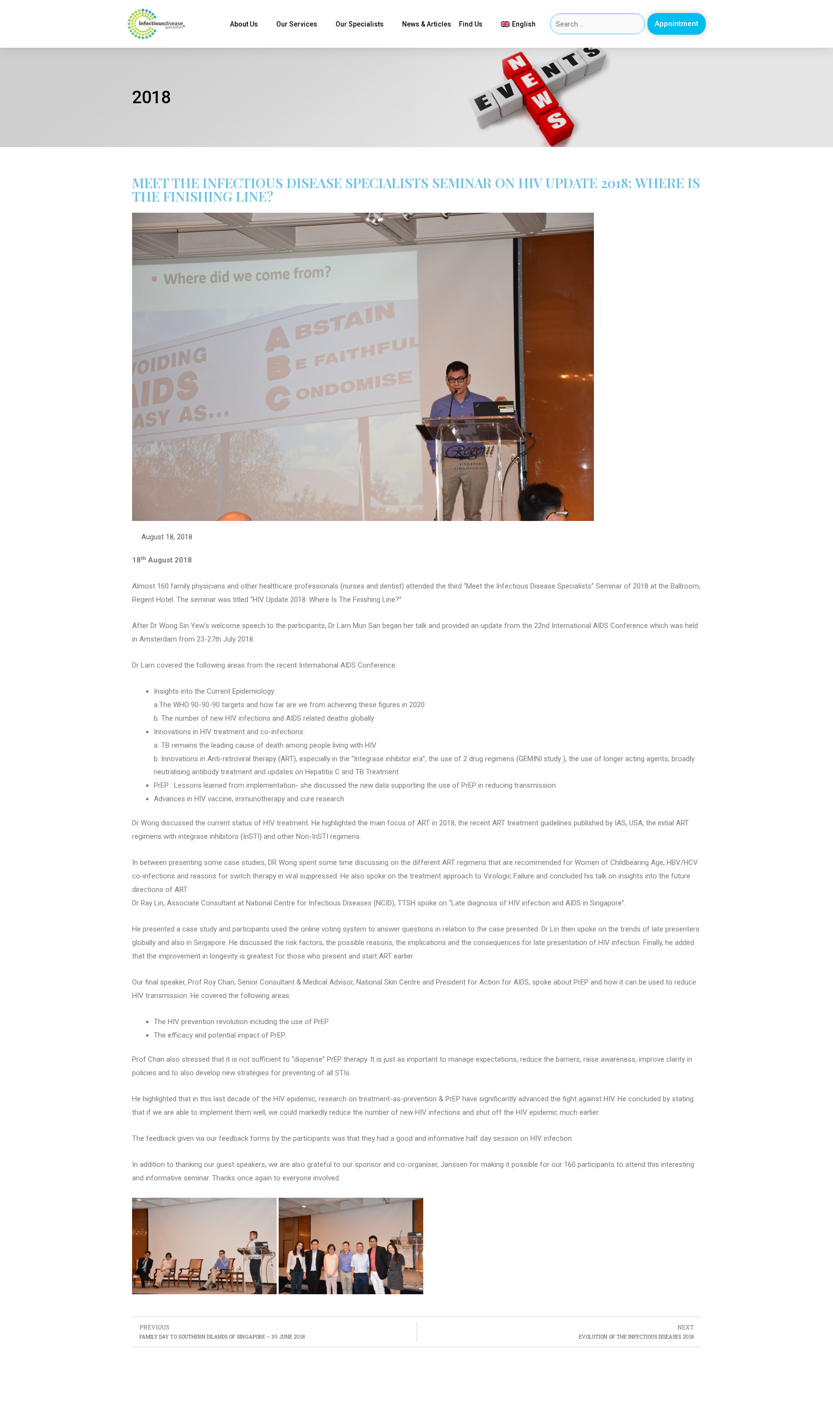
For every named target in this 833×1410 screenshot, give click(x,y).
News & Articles (426, 24)
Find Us (471, 24)
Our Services (296, 24)
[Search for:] (598, 24)
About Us (244, 24)
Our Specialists (360, 24)
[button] (676, 24)
